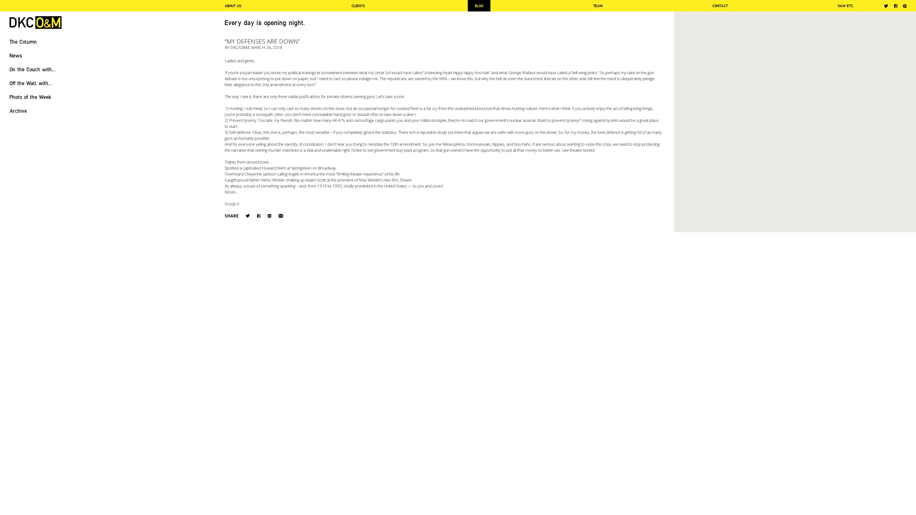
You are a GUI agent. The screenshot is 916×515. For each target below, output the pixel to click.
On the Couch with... (33, 69)
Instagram (904, 6)
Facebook (895, 6)
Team (598, 5)
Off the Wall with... (31, 83)
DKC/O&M (36, 22)
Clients (358, 5)
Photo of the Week (30, 97)
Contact (720, 5)
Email (280, 216)
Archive (18, 111)
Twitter (886, 6)
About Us (233, 5)
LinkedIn (269, 216)
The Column (23, 41)
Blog (479, 5)
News (16, 55)
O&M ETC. (846, 5)
